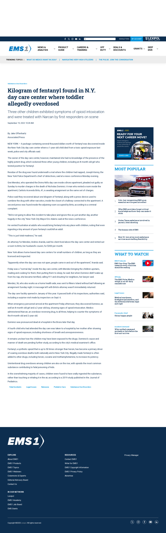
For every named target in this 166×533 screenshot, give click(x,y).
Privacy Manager (131, 455)
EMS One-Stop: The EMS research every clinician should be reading (125, 265)
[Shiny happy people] (148, 315)
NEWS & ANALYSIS (43, 48)
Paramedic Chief (121, 313)
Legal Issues (31, 387)
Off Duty (118, 277)
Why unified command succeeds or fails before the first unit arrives (126, 331)
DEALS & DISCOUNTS (119, 48)
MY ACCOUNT (137, 39)
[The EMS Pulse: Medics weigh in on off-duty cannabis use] (148, 279)
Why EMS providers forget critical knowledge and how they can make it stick (134, 211)
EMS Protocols (120, 261)
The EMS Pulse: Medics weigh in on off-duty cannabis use (124, 281)
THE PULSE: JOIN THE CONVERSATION (116, 60)
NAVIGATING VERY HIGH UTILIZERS (77, 60)
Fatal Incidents (15, 387)
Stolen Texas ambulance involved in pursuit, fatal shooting (134, 221)
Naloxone (45, 387)
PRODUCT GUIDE (63, 48)
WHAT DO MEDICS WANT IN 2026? (42, 60)
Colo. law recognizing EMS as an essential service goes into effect (132, 201)
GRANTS (138, 48)
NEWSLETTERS (124, 39)
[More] (54, 48)
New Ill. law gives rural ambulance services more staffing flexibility (133, 238)
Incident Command (122, 327)
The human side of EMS (128, 230)
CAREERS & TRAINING (82, 48)
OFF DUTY (103, 48)
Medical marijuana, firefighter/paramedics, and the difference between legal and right (127, 300)
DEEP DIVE (150, 48)
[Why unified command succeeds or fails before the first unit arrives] (148, 329)
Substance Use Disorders (17, 84)
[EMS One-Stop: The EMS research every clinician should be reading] (148, 263)
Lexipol (23, 523)
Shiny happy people (123, 315)
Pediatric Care (60, 387)
